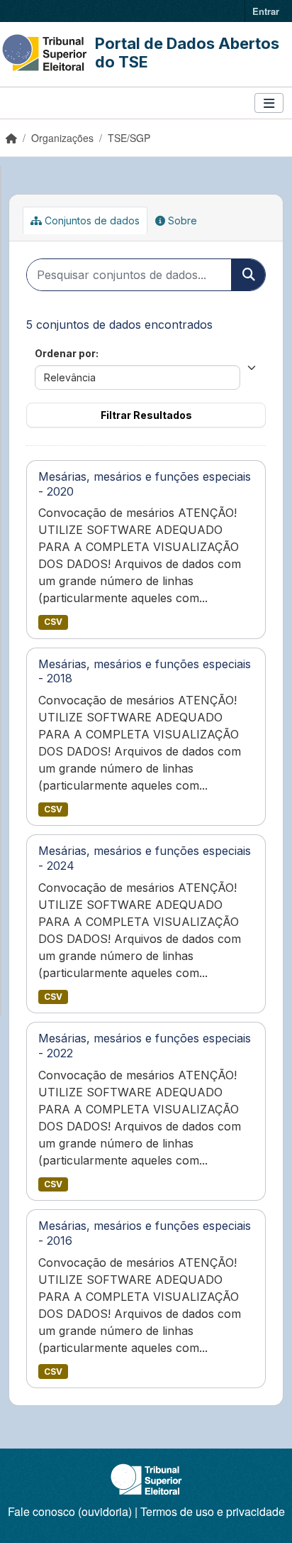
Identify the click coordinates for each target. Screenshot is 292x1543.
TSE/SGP (129, 138)
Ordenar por (65, 353)
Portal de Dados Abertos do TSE (187, 52)
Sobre (181, 220)
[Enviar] (248, 274)
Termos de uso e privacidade (212, 1511)
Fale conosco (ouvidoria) (70, 1511)
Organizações (62, 138)
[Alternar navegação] (268, 103)
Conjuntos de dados (91, 220)
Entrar (265, 11)
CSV (53, 621)
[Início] (11, 138)
